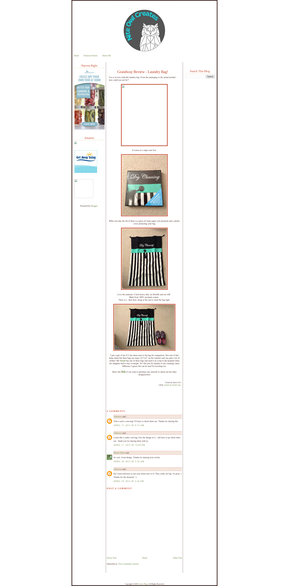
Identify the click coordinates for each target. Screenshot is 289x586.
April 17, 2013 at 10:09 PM (129, 445)
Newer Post (112, 558)
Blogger (94, 206)
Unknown (117, 416)
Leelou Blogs (143, 584)
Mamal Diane (119, 453)
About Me (106, 55)
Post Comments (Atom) (128, 564)
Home (76, 55)
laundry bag (176, 385)
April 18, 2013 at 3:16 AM (128, 461)
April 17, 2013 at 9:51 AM (128, 425)
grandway (167, 385)
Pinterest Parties (90, 55)
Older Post (177, 558)
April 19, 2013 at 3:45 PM (128, 481)
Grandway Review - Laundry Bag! (142, 72)
